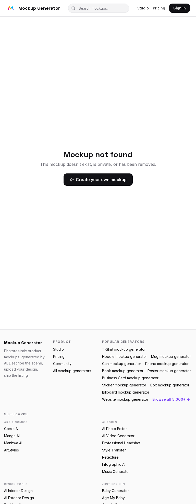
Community (62, 363)
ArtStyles (11, 450)
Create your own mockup (101, 179)
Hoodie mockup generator (124, 356)
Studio (143, 8)
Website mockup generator (125, 399)
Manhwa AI (13, 443)
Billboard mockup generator (125, 392)
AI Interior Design (18, 490)
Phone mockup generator (167, 363)
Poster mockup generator (169, 371)
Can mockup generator (121, 363)
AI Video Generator (118, 436)
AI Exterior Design (19, 498)
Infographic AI (113, 464)
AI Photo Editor (114, 428)
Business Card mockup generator (130, 378)
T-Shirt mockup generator (124, 349)
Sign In (179, 8)
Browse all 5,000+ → (171, 399)
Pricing (159, 8)
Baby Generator (115, 490)
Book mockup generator (122, 371)
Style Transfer (114, 450)
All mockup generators (72, 371)
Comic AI (11, 428)
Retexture (110, 457)
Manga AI (12, 436)
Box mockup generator (169, 385)
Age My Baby (113, 498)
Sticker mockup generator (124, 385)
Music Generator (116, 471)
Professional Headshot (121, 443)
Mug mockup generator (171, 356)
